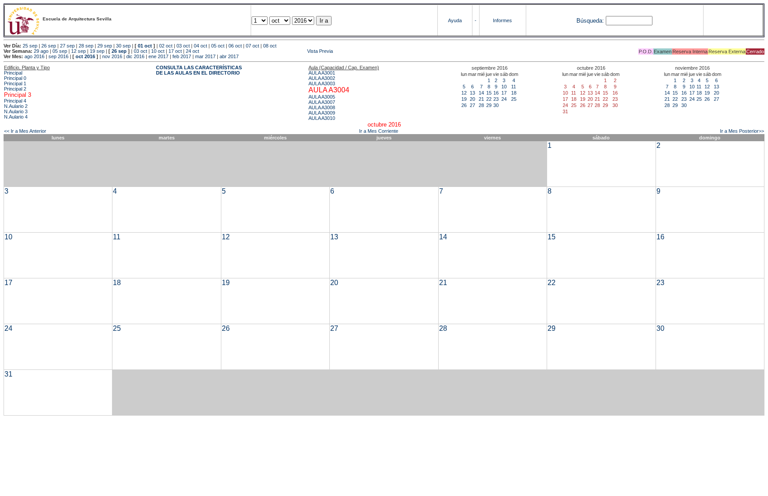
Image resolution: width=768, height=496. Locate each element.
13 (472, 92)
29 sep (104, 45)
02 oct (165, 45)
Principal (13, 72)
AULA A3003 (321, 83)
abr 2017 (229, 56)
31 (8, 374)
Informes (502, 20)
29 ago (41, 51)
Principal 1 (15, 83)
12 (464, 92)
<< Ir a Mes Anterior (25, 131)
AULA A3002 (321, 78)
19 (464, 99)
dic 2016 (135, 56)
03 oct (183, 45)
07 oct (252, 45)
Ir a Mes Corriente (378, 131)
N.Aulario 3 (16, 111)
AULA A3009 (321, 112)
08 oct (269, 45)
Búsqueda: (590, 20)
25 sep (30, 45)
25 (513, 99)
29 (489, 105)
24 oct (192, 51)
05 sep (59, 51)
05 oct (217, 45)
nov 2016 (112, 56)
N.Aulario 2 (16, 106)
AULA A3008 (321, 107)
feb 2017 (181, 56)
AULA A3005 (321, 96)
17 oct (175, 51)
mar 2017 (205, 56)
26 (464, 105)
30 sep (123, 45)
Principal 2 (15, 88)
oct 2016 (85, 56)
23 (496, 99)
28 (481, 105)
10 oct (157, 51)
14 (481, 92)
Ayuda (455, 20)
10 (504, 86)
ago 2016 (34, 56)
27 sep (67, 45)
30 (496, 105)
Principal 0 (15, 78)
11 (513, 86)
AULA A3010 (321, 118)
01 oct (145, 45)
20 (472, 99)
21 (481, 99)
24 (504, 99)
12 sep (78, 51)
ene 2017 (158, 56)
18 (513, 92)
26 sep (48, 45)
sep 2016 (58, 56)
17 (504, 92)
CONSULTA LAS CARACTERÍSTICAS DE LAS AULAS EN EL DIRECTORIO (199, 70)
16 (496, 92)
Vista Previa (266, 51)
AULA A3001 (321, 72)
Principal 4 (15, 100)
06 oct (235, 45)
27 (472, 105)
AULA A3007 (321, 102)
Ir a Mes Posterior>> (742, 131)
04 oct (200, 45)
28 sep (86, 45)
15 (489, 92)
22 (489, 99)
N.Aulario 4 (16, 116)
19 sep (97, 51)
